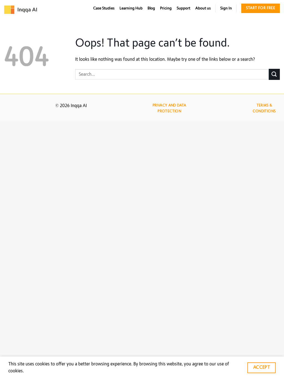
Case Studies (104, 8)
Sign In (226, 8)
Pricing (166, 8)
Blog (151, 8)
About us (203, 8)
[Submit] (274, 74)
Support (183, 8)
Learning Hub (131, 8)
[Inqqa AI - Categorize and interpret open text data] (20, 10)
